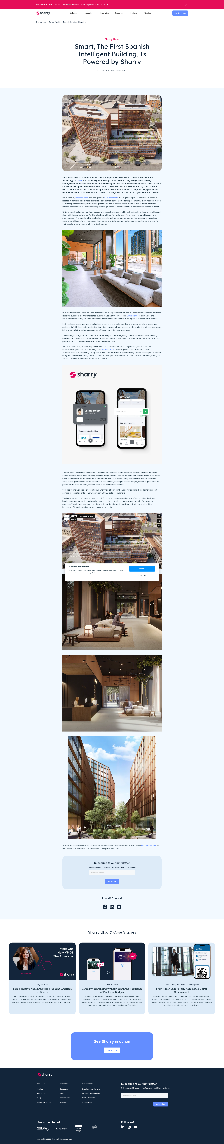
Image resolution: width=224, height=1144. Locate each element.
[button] (75, 13)
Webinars (63, 1102)
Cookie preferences (99, 573)
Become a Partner (44, 1102)
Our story (41, 1093)
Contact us (112, 1050)
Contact (40, 1089)
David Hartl (132, 316)
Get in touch (180, 13)
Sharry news (64, 1089)
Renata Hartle (107, 349)
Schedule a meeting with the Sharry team (89, 4)
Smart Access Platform (91, 1089)
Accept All (142, 569)
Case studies (65, 1098)
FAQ (39, 1098)
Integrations (104, 13)
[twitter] (135, 1127)
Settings (142, 575)
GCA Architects (111, 198)
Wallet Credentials (89, 1098)
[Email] (119, 907)
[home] (43, 13)
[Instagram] (129, 1127)
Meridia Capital (82, 198)
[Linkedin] (123, 1127)
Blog (51, 22)
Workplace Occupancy (91, 1093)
